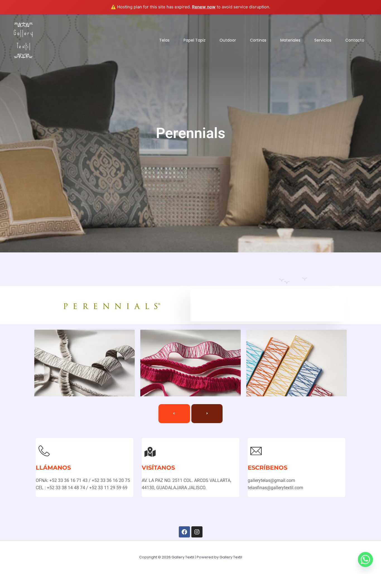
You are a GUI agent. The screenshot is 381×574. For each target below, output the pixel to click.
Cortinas (258, 40)
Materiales (290, 40)
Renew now (204, 6)
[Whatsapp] (365, 559)
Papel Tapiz (195, 40)
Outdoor (228, 40)
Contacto (354, 40)
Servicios (322, 40)
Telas (164, 40)
